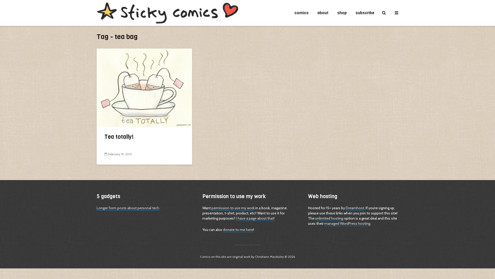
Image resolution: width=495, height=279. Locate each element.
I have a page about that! (255, 218)
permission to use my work (232, 208)
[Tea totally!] (144, 87)
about (322, 13)
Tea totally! (119, 137)
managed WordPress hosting (347, 223)
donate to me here (238, 229)
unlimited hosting (329, 218)
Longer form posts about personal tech (128, 208)
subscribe (365, 13)
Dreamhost (355, 208)
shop (342, 13)
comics (301, 13)
